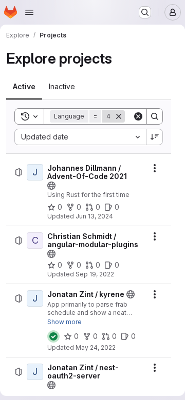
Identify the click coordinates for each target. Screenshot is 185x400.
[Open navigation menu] (29, 12)
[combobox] (80, 137)
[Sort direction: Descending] (154, 137)
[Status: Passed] (53, 336)
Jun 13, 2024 (94, 216)
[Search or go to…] (145, 12)
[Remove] (119, 116)
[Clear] (138, 116)
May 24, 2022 (96, 347)
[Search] (154, 116)
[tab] (24, 86)
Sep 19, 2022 (95, 274)
